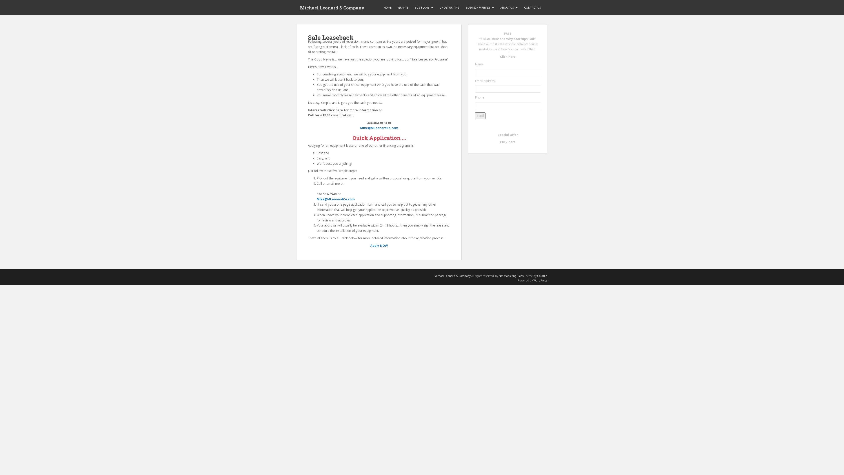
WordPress (540, 280)
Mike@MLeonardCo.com (379, 128)
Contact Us (532, 7)
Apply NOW (379, 245)
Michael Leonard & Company (332, 8)
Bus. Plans (422, 7)
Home (387, 7)
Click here (508, 57)
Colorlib (542, 276)
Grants (403, 7)
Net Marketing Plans (511, 276)
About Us (507, 7)
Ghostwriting (449, 7)
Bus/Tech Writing (478, 7)
